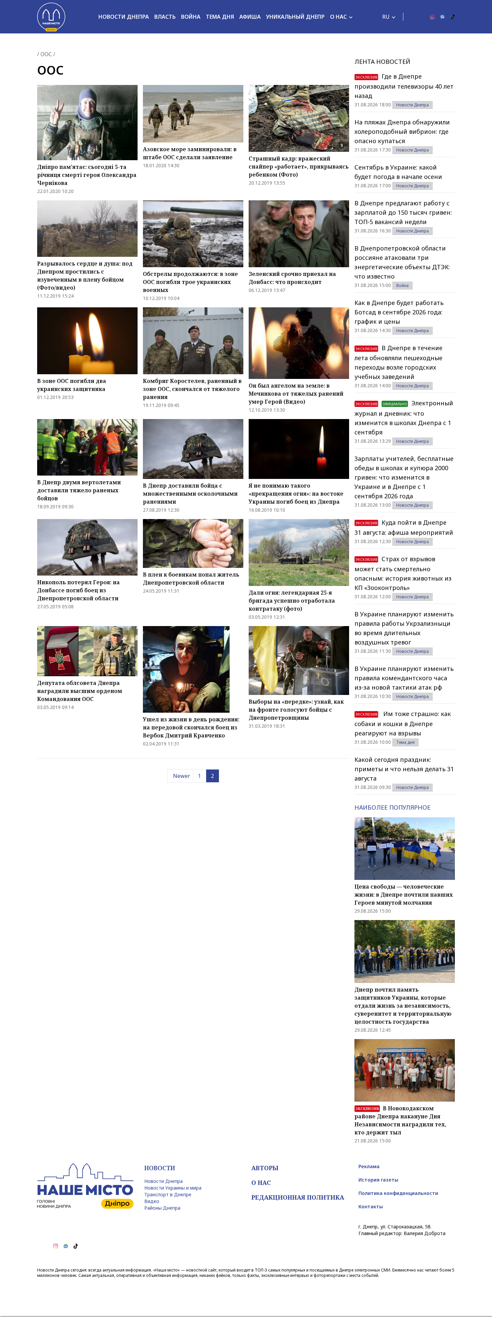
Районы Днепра (162, 1208)
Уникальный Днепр (295, 16)
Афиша (250, 16)
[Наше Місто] (51, 17)
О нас (338, 16)
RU (386, 16)
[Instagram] (432, 16)
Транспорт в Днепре (167, 1194)
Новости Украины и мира (172, 1188)
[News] (442, 16)
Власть (165, 16)
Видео (151, 1201)
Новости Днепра (123, 16)
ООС (46, 54)
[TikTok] (452, 16)
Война (190, 16)
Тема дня (220, 16)
